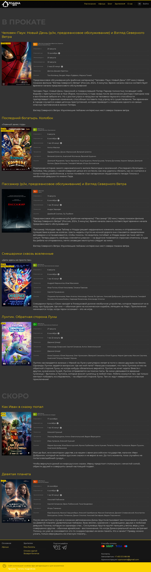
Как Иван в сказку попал (22, 407)
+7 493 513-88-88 (122, 557)
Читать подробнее (26, 569)
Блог (110, 4)
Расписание (90, 4)
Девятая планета (16, 474)
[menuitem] (90, 4)
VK (56, 547)
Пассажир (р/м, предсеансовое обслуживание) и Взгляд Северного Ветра (64, 184)
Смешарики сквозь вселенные (28, 253)
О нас (130, 4)
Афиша (101, 4)
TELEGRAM (64, 547)
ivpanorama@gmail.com (128, 560)
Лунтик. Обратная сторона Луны (29, 317)
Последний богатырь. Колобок (27, 118)
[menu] (78, 4)
